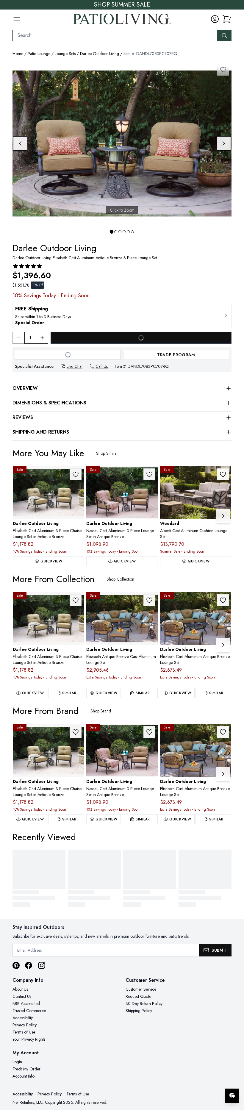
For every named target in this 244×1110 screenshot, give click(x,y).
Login (17, 1062)
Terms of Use (23, 1032)
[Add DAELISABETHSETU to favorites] (149, 600)
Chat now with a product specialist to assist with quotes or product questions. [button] (190, 1080)
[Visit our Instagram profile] (41, 965)
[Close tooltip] (234, 1077)
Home (17, 54)
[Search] (224, 35)
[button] (227, 19)
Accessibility (22, 1018)
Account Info (23, 1076)
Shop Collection (120, 579)
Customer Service (141, 989)
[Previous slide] (20, 143)
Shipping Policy (139, 1011)
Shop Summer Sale (122, 5)
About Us (20, 989)
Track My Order (26, 1069)
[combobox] (115, 35)
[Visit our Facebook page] (28, 965)
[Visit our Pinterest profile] (16, 965)
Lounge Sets (65, 54)
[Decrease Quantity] (18, 338)
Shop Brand (100, 711)
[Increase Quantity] (42, 338)
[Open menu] (16, 19)
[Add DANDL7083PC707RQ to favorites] (223, 70)
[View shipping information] (122, 315)
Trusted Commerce (29, 1011)
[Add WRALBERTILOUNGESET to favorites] (223, 474)
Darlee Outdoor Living (99, 54)
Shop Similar (107, 453)
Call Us (102, 366)
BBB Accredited (26, 1003)
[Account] (215, 19)
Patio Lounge (39, 54)
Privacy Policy (24, 1025)
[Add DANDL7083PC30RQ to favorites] (76, 474)
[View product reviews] (27, 266)
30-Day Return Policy (144, 1003)
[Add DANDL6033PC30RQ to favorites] (149, 474)
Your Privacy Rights (28, 1039)
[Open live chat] (232, 1096)
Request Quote (138, 996)
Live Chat (74, 366)
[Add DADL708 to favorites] (223, 600)
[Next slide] (224, 143)
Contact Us (21, 996)
